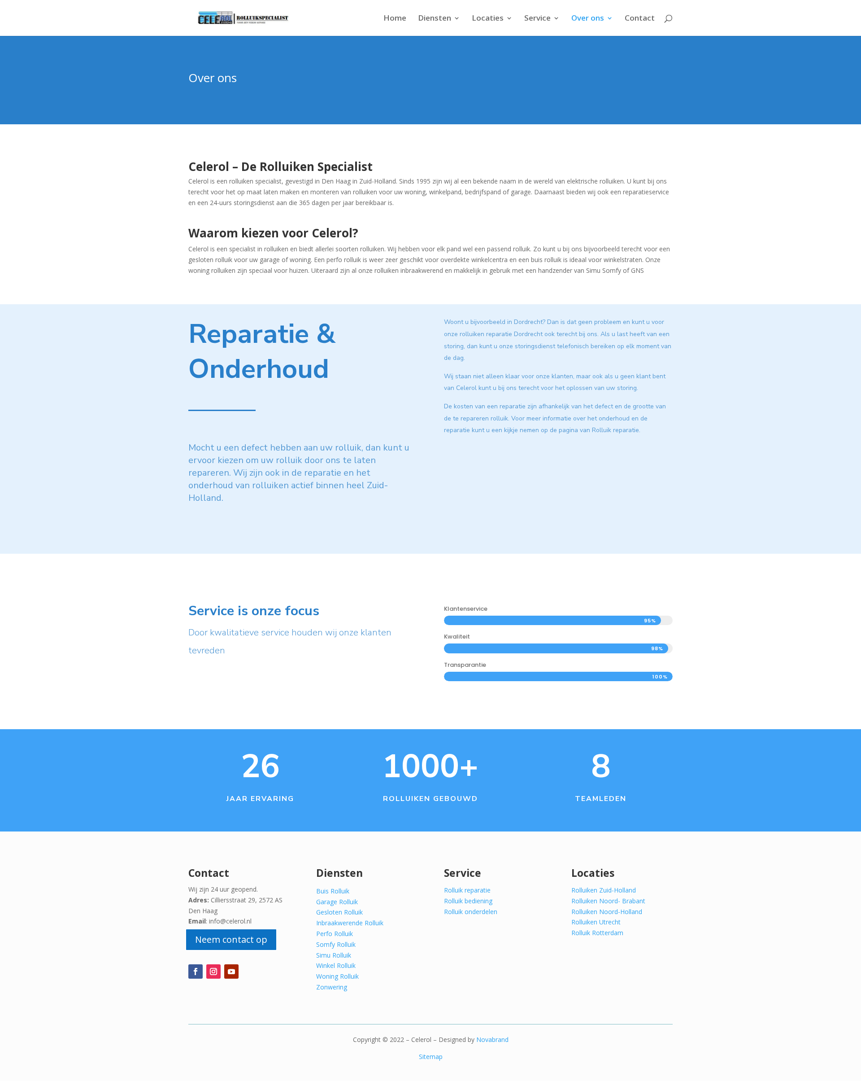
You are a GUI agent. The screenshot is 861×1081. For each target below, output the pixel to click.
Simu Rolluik (333, 955)
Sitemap (431, 1056)
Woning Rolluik (337, 976)
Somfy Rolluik (336, 944)
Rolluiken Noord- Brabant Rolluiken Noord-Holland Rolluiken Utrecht (608, 912)
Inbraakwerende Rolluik (349, 923)
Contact (640, 19)
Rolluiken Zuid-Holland (603, 890)
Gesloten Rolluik (339, 912)
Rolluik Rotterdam (597, 932)
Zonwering (331, 987)
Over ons (587, 19)
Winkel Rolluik (336, 965)
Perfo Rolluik (334, 933)
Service (537, 19)
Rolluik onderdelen (470, 911)
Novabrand (492, 1039)
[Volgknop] (195, 971)
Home (394, 19)
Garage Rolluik (337, 901)
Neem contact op (231, 939)
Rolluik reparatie (467, 890)
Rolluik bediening (468, 901)
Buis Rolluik (332, 891)
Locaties (488, 19)
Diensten (434, 19)
